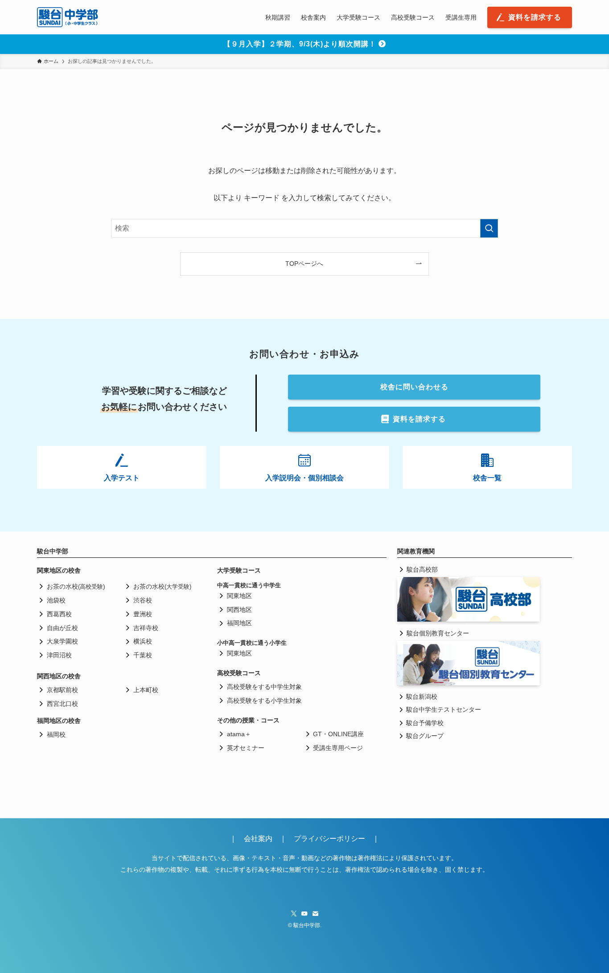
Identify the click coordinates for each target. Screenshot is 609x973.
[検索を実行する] (489, 228)
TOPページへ (304, 263)
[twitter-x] (294, 914)
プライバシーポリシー (329, 838)
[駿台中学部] (68, 17)
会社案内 (262, 838)
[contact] (315, 914)
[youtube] (304, 914)
